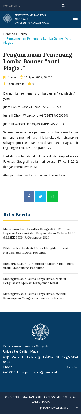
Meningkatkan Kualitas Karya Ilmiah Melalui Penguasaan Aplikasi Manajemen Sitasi (34, 281)
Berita (22, 34)
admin (19, 84)
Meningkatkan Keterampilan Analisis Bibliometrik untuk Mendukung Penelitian (38, 266)
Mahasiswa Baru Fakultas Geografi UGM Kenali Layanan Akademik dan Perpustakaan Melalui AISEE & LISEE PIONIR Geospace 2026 (39, 233)
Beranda (9, 34)
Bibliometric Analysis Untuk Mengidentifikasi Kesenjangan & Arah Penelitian (35, 250)
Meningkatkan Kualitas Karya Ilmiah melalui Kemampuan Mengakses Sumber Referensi (34, 296)
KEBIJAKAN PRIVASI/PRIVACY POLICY (56, 408)
